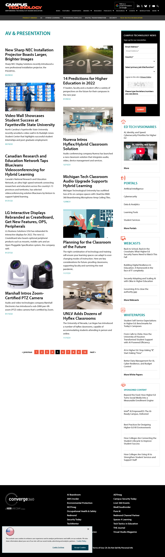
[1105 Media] (20, 522)
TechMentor (73, 523)
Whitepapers (134, 315)
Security (113, 18)
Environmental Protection (79, 502)
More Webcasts (131, 299)
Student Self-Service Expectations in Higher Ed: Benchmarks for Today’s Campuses (140, 323)
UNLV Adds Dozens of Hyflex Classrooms (82, 316)
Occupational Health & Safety (81, 511)
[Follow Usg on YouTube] (153, 6)
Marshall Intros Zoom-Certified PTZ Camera (24, 295)
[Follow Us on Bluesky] (145, 6)
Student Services (132, 219)
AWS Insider (73, 498)
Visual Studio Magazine (125, 531)
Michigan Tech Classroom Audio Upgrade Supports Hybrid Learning (85, 181)
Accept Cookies (80, 547)
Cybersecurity (130, 196)
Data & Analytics (132, 204)
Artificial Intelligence (133, 188)
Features (66, 11)
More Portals (130, 228)
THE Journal (119, 527)
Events (132, 11)
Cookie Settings (58, 547)
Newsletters (145, 11)
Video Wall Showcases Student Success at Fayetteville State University (30, 120)
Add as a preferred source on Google (125, 5)
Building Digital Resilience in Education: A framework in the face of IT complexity (138, 267)
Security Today (74, 519)
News (58, 11)
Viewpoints (76, 11)
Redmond (72, 515)
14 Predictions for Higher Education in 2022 (85, 80)
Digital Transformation (95, 18)
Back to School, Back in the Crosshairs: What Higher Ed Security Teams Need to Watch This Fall (140, 253)
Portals (130, 183)
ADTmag (117, 494)
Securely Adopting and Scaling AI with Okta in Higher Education (140, 280)
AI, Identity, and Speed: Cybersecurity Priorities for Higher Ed (140, 135)
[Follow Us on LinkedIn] (138, 6)
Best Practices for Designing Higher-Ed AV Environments (137, 426)
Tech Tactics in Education (125, 523)
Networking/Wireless (72, 18)
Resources (120, 11)
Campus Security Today (125, 498)
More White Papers (133, 374)
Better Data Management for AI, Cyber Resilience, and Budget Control (139, 363)
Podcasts (108, 11)
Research (98, 11)
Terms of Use (98, 547)
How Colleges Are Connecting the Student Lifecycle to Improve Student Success (140, 441)
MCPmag (71, 507)
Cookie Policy (81, 541)
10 (84, 352)
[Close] (88, 529)
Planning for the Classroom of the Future (87, 244)
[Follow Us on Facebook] (149, 6)
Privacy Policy (145, 77)
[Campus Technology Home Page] (24, 7)
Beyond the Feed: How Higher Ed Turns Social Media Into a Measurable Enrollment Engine (140, 397)
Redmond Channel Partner (126, 515)
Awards (86, 11)
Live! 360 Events (121, 502)
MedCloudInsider (122, 507)
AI (41, 18)
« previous (27, 352)
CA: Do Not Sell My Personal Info (119, 547)
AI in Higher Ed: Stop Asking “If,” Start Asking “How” (139, 351)
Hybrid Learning (53, 18)
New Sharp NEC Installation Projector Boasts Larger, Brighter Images (29, 54)
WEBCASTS (132, 243)
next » (93, 352)
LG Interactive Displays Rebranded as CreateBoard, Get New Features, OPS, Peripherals (29, 219)
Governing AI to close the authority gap (136, 290)
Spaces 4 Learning (122, 519)
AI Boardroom (74, 494)
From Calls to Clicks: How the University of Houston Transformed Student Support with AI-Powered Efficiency (138, 338)
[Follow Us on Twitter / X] (142, 6)
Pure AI (117, 511)
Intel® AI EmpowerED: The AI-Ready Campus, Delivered (138, 412)
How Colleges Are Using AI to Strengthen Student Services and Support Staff (140, 457)
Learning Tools (131, 212)
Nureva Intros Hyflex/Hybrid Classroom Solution (85, 144)
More (154, 11)
